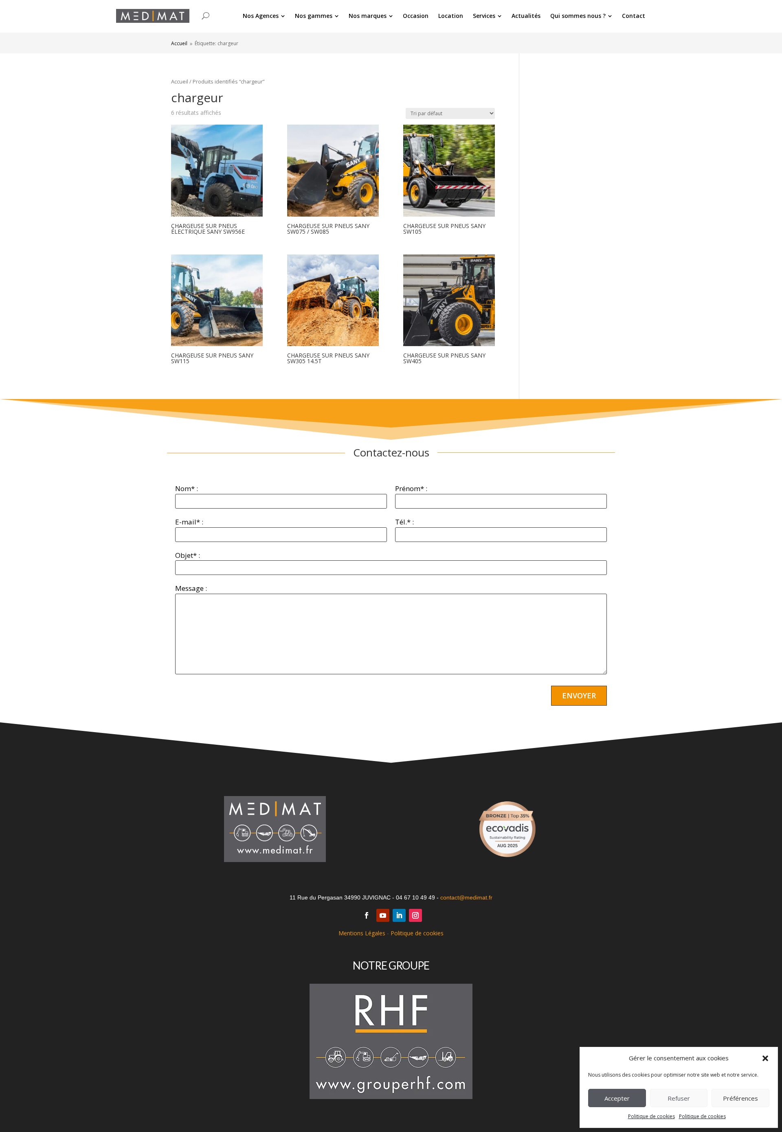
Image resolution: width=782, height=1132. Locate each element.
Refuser (679, 1098)
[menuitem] (264, 16)
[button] (765, 1058)
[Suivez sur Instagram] (415, 915)
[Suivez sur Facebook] (366, 915)
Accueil (179, 81)
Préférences (740, 1098)
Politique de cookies (651, 1116)
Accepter (617, 1098)
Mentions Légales (361, 933)
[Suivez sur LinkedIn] (399, 915)
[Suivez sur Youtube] (382, 915)
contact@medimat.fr (466, 897)
